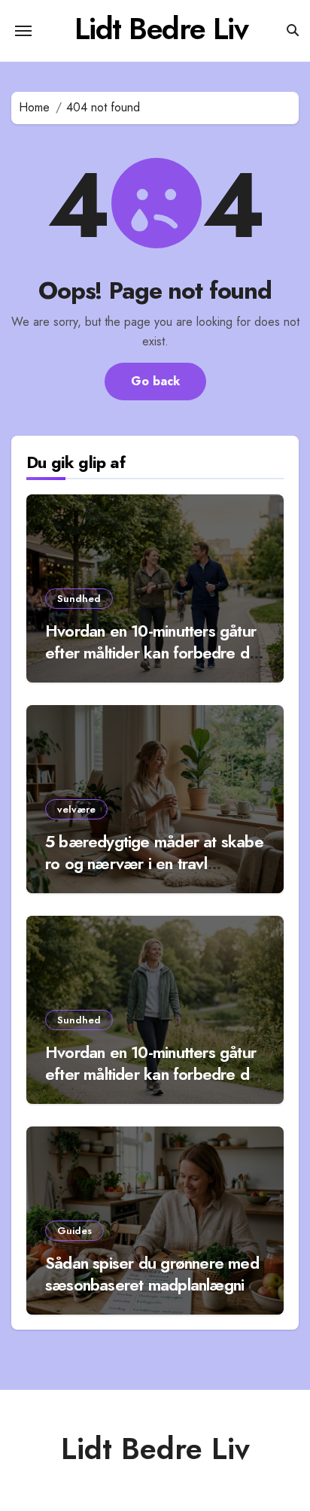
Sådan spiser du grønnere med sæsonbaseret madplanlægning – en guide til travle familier (153, 1284)
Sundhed (79, 598)
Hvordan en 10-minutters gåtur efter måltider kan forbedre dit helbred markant (151, 652)
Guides (74, 1231)
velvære (76, 809)
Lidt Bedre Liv (161, 28)
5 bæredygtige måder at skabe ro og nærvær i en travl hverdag (154, 862)
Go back (155, 381)
